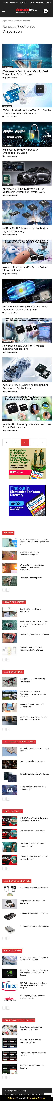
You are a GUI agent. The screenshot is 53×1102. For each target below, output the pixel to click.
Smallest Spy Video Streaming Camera (34, 635)
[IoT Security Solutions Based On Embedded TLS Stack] (27, 134)
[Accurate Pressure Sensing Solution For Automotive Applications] (27, 369)
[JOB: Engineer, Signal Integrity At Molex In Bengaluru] (9, 999)
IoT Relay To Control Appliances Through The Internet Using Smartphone (32, 567)
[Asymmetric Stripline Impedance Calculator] (9, 1069)
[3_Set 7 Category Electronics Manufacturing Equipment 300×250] (27, 515)
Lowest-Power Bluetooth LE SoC (32, 761)
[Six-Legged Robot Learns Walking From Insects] (9, 682)
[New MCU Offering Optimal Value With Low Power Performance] (27, 408)
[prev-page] (6, 442)
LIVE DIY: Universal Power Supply (32, 831)
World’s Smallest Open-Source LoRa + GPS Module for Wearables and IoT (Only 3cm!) (34, 624)
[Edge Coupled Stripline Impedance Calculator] (9, 1056)
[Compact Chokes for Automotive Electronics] (9, 904)
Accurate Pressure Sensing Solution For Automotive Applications (25, 386)
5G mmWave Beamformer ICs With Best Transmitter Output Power (25, 73)
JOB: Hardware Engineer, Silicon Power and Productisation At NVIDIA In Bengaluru (34, 972)
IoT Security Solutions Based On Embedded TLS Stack (20, 151)
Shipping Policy (10, 1094)
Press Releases (7, 67)
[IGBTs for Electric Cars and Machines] (9, 891)
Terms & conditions (33, 1094)
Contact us (21, 1094)
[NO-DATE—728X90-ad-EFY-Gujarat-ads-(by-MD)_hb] (26, 1101)
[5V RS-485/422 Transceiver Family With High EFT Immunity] (27, 212)
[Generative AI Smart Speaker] (9, 581)
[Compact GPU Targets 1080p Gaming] (9, 916)
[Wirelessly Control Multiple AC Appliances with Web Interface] (9, 651)
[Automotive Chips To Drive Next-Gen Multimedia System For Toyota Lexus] (27, 173)
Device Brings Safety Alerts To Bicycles (34, 774)
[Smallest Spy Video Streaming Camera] (9, 638)
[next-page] (43, 442)
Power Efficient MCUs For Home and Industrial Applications (23, 347)
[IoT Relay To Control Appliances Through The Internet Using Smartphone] (9, 568)
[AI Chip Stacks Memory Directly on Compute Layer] (9, 790)
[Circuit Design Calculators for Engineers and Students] (9, 1030)
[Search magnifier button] (45, 11)
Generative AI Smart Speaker (31, 578)
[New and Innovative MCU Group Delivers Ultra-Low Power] (27, 252)
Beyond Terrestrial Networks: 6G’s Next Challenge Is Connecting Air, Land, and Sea (34, 541)
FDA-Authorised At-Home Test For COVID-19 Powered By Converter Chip (26, 112)
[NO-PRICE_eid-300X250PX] (27, 478)
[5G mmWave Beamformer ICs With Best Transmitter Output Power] (27, 56)
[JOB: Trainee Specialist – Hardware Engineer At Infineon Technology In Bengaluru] (9, 986)
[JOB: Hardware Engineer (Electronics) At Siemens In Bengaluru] (9, 960)
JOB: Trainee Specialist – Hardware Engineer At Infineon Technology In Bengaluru (33, 985)
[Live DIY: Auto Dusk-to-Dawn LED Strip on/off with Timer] (9, 860)
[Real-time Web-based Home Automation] (9, 612)
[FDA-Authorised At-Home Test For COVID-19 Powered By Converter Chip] (27, 95)
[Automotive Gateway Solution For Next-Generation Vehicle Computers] (27, 291)
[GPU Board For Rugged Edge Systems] (9, 929)
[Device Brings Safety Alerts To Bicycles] (9, 777)
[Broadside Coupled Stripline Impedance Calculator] (9, 1043)
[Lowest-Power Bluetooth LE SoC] (9, 764)
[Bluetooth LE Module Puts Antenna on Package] (9, 751)
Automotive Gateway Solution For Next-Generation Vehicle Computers (24, 308)
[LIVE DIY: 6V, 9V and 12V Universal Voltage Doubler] (9, 847)
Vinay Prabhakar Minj (9, 78)
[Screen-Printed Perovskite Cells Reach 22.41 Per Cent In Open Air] (9, 720)
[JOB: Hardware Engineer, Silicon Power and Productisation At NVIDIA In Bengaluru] (9, 973)
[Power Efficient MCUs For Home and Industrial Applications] (27, 330)
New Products (7, 106)
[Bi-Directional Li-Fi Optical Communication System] (9, 555)
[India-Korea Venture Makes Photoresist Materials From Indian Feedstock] (9, 695)
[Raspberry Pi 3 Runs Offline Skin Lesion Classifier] (9, 707)
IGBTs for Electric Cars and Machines (34, 888)
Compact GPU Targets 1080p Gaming (34, 913)
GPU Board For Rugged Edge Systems (34, 926)
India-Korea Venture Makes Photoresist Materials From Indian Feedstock (33, 694)
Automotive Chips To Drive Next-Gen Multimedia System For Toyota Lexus (23, 190)
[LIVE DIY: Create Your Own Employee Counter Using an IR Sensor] (9, 821)
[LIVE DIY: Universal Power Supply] (9, 834)
